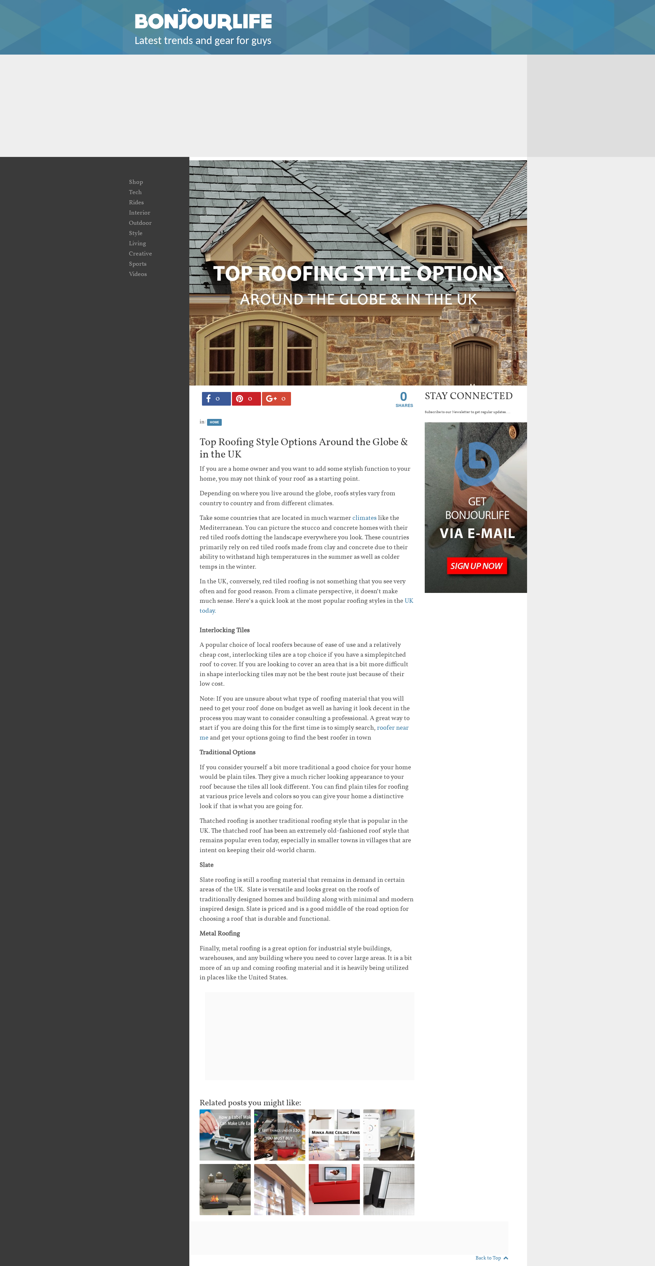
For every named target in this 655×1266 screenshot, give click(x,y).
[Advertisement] (327, 106)
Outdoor (140, 223)
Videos (138, 274)
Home (214, 422)
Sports (138, 264)
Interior (139, 213)
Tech (135, 192)
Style (136, 233)
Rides (136, 203)
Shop (136, 182)
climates (364, 518)
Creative (140, 254)
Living (137, 243)
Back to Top (488, 1258)
